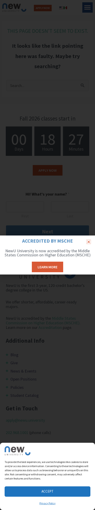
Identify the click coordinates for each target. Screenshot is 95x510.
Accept (47, 491)
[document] (47, 255)
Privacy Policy (47, 503)
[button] (88, 242)
